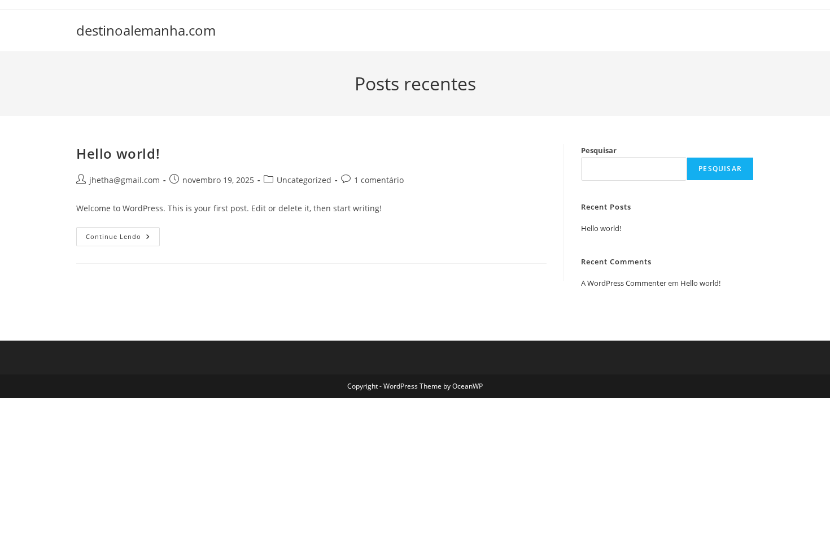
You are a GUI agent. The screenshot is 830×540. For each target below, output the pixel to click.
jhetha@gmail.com (124, 180)
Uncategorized (304, 180)
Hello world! (118, 153)
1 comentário (379, 180)
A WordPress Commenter (623, 283)
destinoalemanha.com (146, 30)
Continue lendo (123, 238)
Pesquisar (599, 150)
